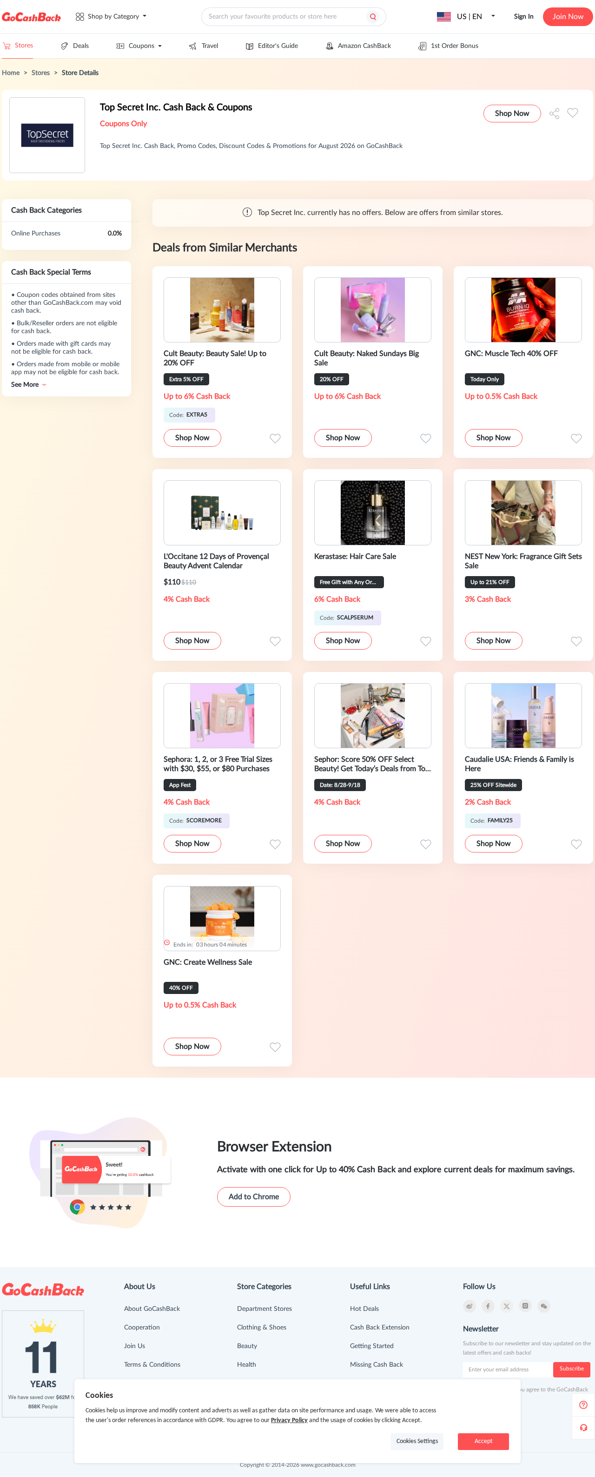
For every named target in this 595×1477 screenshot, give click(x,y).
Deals (81, 46)
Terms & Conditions (152, 1365)
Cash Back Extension (380, 1327)
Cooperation (142, 1327)
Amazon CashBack (364, 46)
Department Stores (264, 1309)
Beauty (247, 1346)
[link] (11, 73)
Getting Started (372, 1346)
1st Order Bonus (454, 46)
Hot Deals (364, 1309)
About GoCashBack (152, 1309)
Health (246, 1365)
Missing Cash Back (376, 1365)
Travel (210, 46)
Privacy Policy (289, 1420)
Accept (484, 1441)
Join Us (134, 1346)
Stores (24, 45)
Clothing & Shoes (261, 1327)
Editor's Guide (278, 46)
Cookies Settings (417, 1441)
